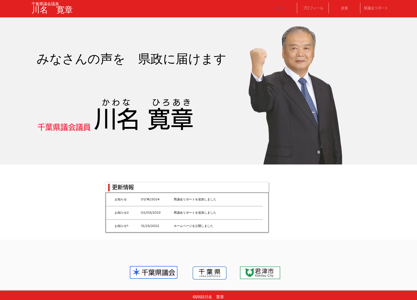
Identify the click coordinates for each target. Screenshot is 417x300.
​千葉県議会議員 (45, 4)
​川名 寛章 (52, 9)
